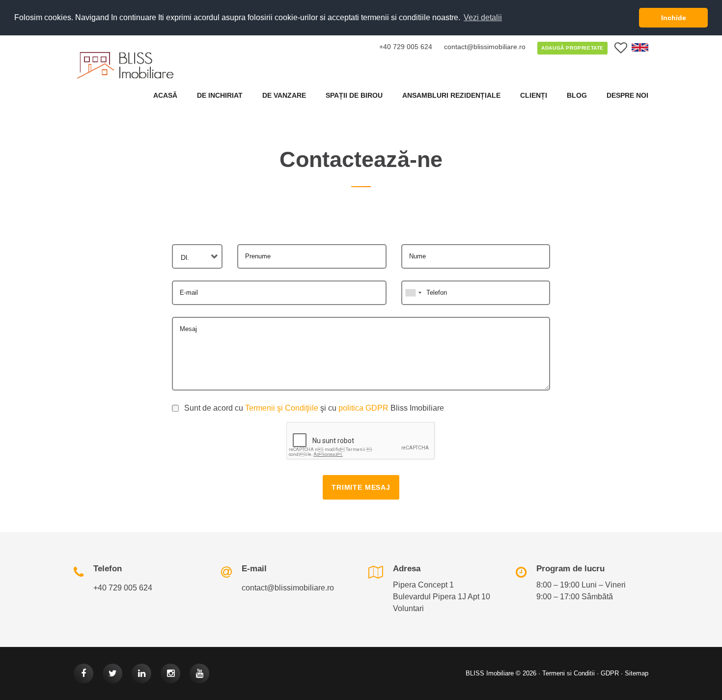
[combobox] (197, 256)
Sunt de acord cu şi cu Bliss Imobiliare (314, 408)
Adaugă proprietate (572, 48)
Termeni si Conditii (568, 673)
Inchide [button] (673, 18)
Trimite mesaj (361, 487)
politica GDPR (363, 408)
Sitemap (636, 673)
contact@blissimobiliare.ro (485, 47)
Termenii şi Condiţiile (281, 408)
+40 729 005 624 (405, 47)
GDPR (610, 673)
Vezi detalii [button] (483, 17)
